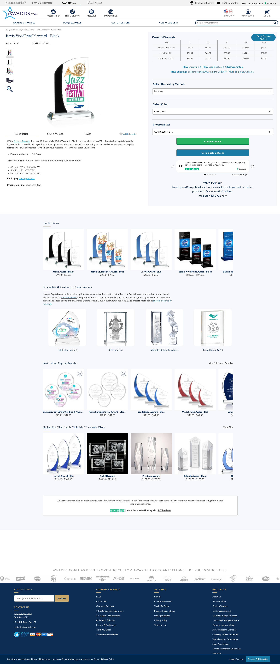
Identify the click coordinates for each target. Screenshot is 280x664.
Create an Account (163, 601)
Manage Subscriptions (164, 611)
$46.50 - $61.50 (151, 413)
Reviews (164, 510)
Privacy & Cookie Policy (104, 659)
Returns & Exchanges (106, 625)
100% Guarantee (110, 611)
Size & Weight (55, 133)
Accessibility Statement (107, 634)
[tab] (22, 134)
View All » (228, 427)
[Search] (274, 22)
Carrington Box (27, 178)
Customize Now (212, 141)
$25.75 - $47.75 (63, 413)
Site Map (216, 653)
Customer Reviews (105, 606)
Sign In (157, 596)
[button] (16, 3)
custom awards (69, 297)
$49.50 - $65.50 (63, 273)
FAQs (88, 133)
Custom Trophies (220, 606)
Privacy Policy (160, 620)
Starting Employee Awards (224, 615)
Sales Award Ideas (220, 644)
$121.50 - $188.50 (195, 478)
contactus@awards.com (25, 627)
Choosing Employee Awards (225, 634)
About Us (216, 596)
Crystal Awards (21, 141)
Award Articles (219, 601)
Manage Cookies (162, 615)
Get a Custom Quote (263, 37)
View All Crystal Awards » (221, 363)
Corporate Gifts (169, 23)
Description (22, 133)
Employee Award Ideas (223, 625)
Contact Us (101, 601)
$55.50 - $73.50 (107, 273)
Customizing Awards (222, 611)
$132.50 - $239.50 (151, 478)
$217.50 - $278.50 (195, 273)
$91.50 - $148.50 (63, 478)
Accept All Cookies (258, 659)
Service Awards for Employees (226, 648)
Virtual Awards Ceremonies (225, 639)
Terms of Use (160, 625)
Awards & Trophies (24, 23)
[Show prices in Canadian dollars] (231, 11)
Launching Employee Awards (225, 620)
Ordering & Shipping (105, 620)
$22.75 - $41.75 (107, 413)
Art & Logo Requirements (108, 615)
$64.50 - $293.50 (107, 478)
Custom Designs (120, 23)
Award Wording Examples (224, 629)
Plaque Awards (72, 23)
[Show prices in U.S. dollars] (226, 11)
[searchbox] (236, 22)
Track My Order (103, 629)
